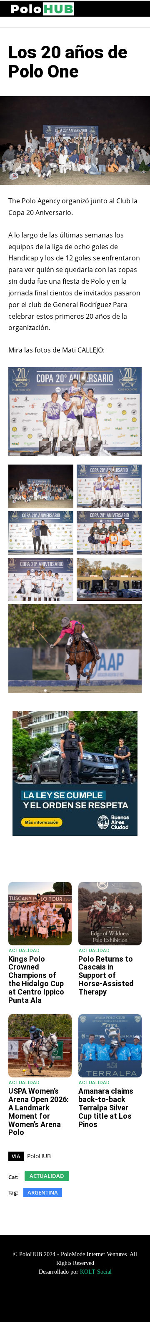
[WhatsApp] (43, 861)
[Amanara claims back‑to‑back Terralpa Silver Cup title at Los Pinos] (110, 1045)
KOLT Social (96, 1272)
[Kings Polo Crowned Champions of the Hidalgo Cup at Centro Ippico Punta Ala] (40, 913)
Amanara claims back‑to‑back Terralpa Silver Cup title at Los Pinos (105, 1107)
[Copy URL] (119, 861)
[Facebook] (62, 861)
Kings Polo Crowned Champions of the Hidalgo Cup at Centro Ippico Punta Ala (36, 980)
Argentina (43, 1192)
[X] (81, 861)
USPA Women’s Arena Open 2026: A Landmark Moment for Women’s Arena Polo (38, 1112)
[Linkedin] (100, 861)
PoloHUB (39, 1156)
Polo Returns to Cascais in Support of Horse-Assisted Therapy (106, 975)
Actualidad (24, 950)
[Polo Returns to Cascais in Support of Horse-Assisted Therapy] (110, 913)
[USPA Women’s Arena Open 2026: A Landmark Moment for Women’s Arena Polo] (40, 1045)
